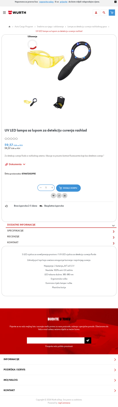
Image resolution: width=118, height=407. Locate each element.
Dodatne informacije (21, 225)
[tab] (61, 225)
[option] (30, 102)
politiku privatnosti (65, 346)
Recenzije (13, 236)
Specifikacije (15, 230)
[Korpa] (112, 12)
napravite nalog (46, 2)
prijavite (63, 2)
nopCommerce (64, 403)
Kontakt (12, 242)
